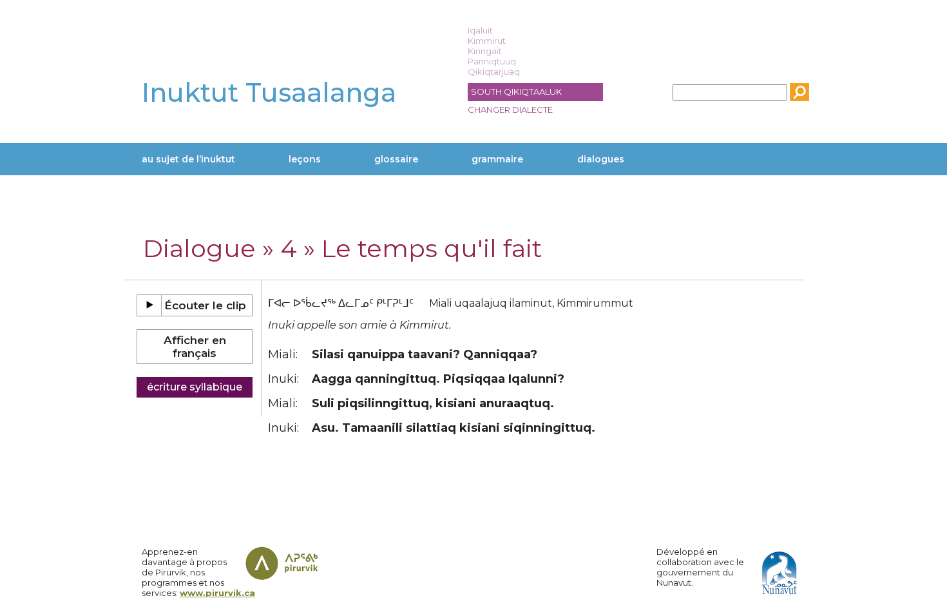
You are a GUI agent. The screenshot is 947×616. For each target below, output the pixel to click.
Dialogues (600, 159)
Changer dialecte (510, 109)
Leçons (305, 159)
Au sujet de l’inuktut (188, 159)
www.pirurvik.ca (217, 593)
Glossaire (396, 159)
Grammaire (497, 159)
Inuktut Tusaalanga (269, 92)
